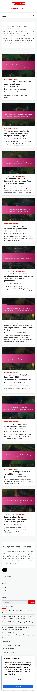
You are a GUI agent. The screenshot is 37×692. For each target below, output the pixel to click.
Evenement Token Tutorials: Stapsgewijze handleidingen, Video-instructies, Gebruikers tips (18, 181)
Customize (18, 679)
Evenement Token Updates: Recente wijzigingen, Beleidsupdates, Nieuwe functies (18, 327)
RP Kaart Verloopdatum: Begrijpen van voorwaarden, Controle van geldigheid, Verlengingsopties (17, 133)
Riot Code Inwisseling (11, 79)
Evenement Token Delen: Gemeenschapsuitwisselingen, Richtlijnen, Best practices (16, 519)
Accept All (18, 687)
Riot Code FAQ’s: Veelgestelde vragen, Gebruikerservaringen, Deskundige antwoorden (16, 426)
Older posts (7, 576)
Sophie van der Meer (11, 89)
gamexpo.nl (18, 8)
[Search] (33, 15)
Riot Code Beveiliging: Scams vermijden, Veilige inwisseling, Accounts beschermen (16, 228)
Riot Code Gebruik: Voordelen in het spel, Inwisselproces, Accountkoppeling (17, 84)
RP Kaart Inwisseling (11, 129)
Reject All (18, 683)
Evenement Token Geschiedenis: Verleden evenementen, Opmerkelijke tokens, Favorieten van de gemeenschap (18, 277)
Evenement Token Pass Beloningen (15, 176)
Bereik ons (5, 590)
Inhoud (4, 587)
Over (3, 593)
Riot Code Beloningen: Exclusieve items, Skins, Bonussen (17, 472)
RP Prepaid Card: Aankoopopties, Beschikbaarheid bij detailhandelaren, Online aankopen (17, 377)
